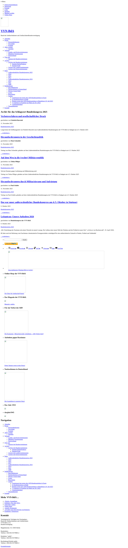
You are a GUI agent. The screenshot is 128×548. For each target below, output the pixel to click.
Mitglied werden (9, 13)
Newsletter (11, 44)
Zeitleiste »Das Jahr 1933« (12, 503)
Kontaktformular (6, 546)
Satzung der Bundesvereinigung (17, 59)
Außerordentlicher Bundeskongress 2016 (20, 79)
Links (6, 10)
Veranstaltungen (13, 106)
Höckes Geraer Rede (14, 91)
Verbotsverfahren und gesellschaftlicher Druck (23, 116)
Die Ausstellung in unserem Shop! (14, 401)
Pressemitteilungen (13, 42)
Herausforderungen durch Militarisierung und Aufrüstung (29, 181)
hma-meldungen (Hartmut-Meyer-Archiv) (20, 270)
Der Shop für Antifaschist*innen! (14, 293)
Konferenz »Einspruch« (11, 511)
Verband (6, 50)
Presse (6, 40)
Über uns (7, 57)
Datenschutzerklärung (10, 5)
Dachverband (12, 55)
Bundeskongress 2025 (7, 126)
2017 (9, 77)
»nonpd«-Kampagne (10, 508)
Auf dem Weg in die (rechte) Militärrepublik (22, 157)
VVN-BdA (7, 31)
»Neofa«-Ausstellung (10, 501)
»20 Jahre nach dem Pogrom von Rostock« (17, 510)
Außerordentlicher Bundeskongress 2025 (20, 72)
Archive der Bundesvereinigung (17, 62)
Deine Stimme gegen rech (12, 365)
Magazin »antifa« (9, 304)
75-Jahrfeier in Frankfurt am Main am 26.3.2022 (26, 103)
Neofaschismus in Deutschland (17, 89)
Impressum (7, 6)
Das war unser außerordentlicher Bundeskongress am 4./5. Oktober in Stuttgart (39, 202)
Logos (10, 92)
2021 (9, 76)
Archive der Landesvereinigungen (18, 67)
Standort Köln (16, 65)
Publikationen (8, 86)
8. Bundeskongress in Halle (20, 99)
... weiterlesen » (5, 133)
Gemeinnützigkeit (17, 104)
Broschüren (11, 94)
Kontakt (6, 8)
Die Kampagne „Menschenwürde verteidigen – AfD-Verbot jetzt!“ (24, 334)
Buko (6, 71)
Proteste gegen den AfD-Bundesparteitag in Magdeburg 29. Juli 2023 (32, 101)
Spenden (7, 11)
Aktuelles (7, 38)
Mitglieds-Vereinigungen (15, 54)
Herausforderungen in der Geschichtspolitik (22, 137)
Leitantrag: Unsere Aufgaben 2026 (17, 216)
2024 (9, 74)
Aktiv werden (8, 47)
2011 (9, 82)
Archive (6, 60)
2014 (9, 81)
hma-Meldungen (13, 87)
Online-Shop (8, 15)
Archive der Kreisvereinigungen (17, 69)
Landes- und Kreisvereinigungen (18, 52)
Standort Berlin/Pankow (19, 64)
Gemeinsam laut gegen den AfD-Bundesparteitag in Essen (29, 98)
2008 (9, 84)
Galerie (10, 96)
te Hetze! (22, 365)
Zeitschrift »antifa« (10, 504)
